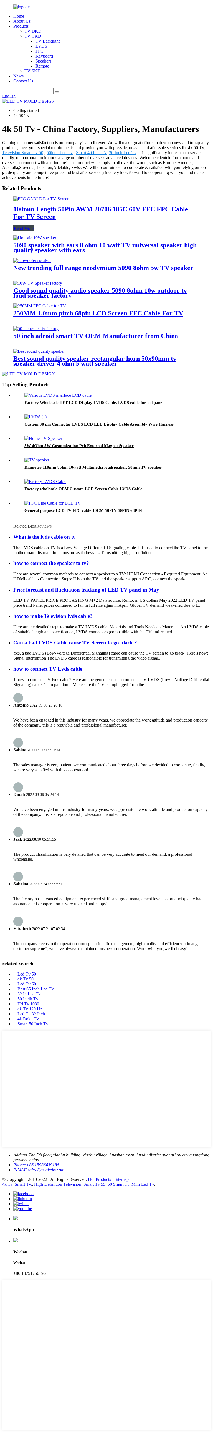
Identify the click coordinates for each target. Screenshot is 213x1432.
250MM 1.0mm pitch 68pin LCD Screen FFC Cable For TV (98, 313)
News (18, 76)
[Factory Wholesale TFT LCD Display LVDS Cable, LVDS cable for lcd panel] (58, 395)
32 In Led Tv (29, 994)
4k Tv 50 (25, 979)
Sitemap (122, 1179)
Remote (42, 66)
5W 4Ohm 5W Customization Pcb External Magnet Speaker (79, 445)
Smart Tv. (23, 1184)
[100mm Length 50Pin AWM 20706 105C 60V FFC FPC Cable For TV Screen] (41, 198)
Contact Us (23, 81)
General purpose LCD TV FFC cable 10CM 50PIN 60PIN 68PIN (83, 510)
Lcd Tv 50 (26, 974)
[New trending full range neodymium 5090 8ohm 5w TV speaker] (32, 260)
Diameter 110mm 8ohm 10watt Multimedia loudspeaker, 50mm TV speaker (93, 467)
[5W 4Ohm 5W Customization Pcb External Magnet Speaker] (43, 438)
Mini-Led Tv (142, 1184)
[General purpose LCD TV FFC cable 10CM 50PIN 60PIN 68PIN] (52, 503)
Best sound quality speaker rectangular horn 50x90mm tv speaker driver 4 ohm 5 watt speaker (94, 361)
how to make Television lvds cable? (53, 616)
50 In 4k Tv (27, 999)
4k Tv (7, 1184)
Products (21, 26)
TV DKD (33, 31)
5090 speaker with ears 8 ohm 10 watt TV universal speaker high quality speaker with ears (105, 248)
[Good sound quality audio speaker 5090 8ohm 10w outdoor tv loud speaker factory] (37, 283)
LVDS (41, 46)
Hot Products (99, 1179)
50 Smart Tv (118, 1184)
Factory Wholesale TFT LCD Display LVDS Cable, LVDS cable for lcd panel (93, 402)
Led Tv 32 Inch (31, 1013)
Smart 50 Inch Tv (32, 1023)
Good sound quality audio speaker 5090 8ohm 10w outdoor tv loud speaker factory (100, 293)
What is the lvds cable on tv (44, 537)
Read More (24, 228)
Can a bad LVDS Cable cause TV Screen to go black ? (75, 642)
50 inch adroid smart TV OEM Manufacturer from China (95, 335)
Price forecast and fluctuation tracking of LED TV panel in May (86, 590)
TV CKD (32, 36)
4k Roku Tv (28, 1018)
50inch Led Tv (60, 152)
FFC (40, 51)
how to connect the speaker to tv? (51, 563)
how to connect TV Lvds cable (47, 669)
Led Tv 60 (26, 984)
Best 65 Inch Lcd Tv (35, 989)
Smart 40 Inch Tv (91, 152)
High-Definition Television (57, 1184)
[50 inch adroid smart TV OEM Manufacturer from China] (36, 328)
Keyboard (44, 56)
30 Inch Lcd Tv (122, 152)
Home (18, 16)
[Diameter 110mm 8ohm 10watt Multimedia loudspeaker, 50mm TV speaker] (36, 460)
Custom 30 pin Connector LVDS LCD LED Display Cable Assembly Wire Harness (99, 424)
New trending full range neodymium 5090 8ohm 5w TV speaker (103, 267)
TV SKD (32, 71)
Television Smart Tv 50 (22, 152)
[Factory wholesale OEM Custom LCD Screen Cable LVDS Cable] (45, 481)
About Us (22, 21)
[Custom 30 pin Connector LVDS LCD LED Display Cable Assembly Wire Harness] (35, 416)
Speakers (43, 61)
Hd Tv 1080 (28, 1004)
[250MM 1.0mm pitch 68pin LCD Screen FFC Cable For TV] (39, 305)
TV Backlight (48, 41)
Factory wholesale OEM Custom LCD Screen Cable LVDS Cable (83, 489)
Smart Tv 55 (94, 1184)
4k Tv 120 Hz (29, 1008)
